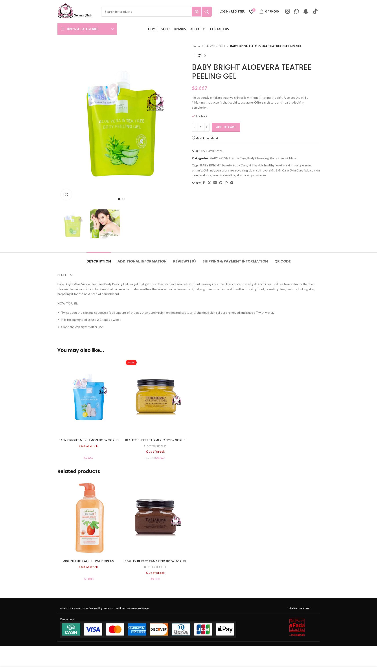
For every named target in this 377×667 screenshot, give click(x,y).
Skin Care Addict (301, 170)
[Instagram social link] (287, 11)
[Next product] (205, 55)
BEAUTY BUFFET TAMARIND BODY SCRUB (155, 561)
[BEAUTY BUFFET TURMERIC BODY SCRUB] (155, 397)
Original (208, 170)
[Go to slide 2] (123, 199)
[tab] (98, 259)
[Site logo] (74, 11)
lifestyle (298, 165)
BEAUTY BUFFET (155, 567)
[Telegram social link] (232, 183)
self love (262, 170)
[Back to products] (199, 55)
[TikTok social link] (315, 11)
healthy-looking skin (278, 165)
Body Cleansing (258, 158)
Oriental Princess (155, 446)
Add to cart (226, 127)
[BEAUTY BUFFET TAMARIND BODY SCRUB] (155, 518)
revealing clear (245, 170)
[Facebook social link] (203, 183)
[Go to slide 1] (119, 199)
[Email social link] (215, 183)
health (258, 165)
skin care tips (246, 175)
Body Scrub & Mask (283, 158)
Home (196, 46)
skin (271, 170)
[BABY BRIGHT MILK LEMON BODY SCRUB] (88, 397)
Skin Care (282, 170)
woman (261, 175)
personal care (224, 170)
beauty (227, 165)
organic (197, 170)
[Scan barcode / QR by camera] (196, 12)
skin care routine (223, 175)
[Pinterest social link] (221, 183)
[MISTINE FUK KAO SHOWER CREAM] (88, 518)
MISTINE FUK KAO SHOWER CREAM (88, 561)
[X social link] (209, 183)
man (308, 165)
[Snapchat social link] (306, 11)
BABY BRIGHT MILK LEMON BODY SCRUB (89, 440)
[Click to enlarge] (66, 194)
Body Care (239, 158)
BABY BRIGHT (215, 46)
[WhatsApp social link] (296, 11)
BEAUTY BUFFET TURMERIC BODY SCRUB (155, 440)
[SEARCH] (207, 12)
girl (250, 165)
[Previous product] (194, 55)
